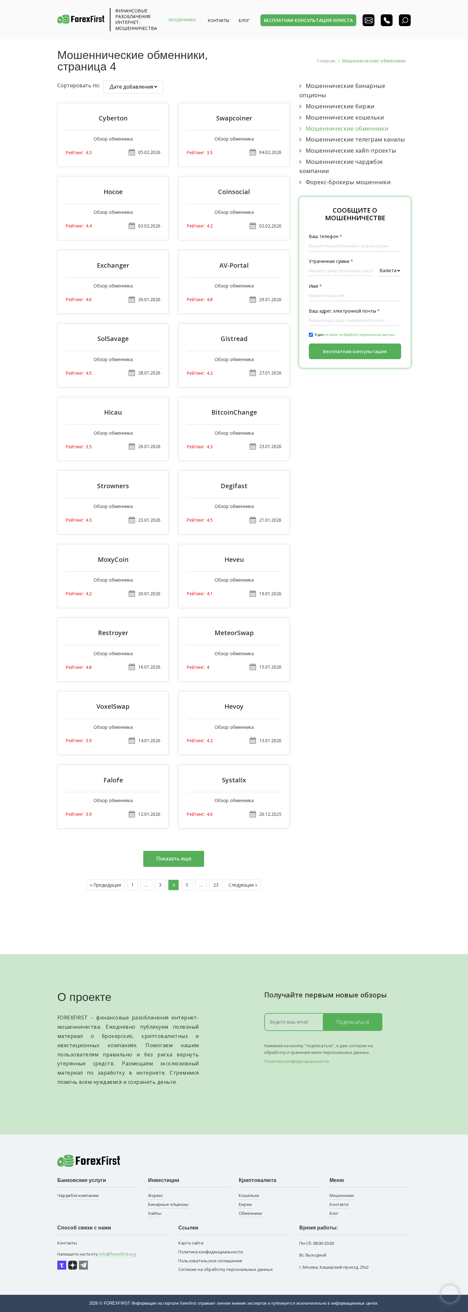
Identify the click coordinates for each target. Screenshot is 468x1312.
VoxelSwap (113, 706)
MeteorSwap (234, 633)
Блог (334, 1213)
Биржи (245, 1204)
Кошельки (249, 1195)
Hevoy (234, 706)
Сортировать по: (78, 85)
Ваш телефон (325, 236)
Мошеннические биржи (340, 106)
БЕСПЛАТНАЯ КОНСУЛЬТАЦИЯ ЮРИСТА (308, 20)
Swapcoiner (234, 118)
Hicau (113, 412)
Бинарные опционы (168, 1204)
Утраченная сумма (331, 261)
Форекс (155, 1195)
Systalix (234, 780)
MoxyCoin (113, 559)
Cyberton (113, 118)
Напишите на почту (96, 1254)
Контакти (339, 1204)
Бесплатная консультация (355, 351)
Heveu (234, 559)
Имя (315, 286)
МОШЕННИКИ (182, 20)
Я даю (355, 334)
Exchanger (113, 265)
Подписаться (352, 1022)
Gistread (234, 339)
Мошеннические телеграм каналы (355, 139)
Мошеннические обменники (347, 128)
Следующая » (243, 885)
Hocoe (113, 192)
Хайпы (154, 1213)
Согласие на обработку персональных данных (225, 1269)
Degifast (234, 486)
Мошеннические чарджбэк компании (341, 166)
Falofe (113, 780)
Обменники (250, 1213)
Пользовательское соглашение (210, 1261)
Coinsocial (234, 192)
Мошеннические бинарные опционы (342, 90)
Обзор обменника (113, 139)
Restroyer (113, 633)
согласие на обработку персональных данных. (360, 334)
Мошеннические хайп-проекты (351, 150)
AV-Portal (234, 265)
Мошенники (342, 1195)
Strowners (113, 486)
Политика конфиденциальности (296, 1061)
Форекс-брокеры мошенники (348, 182)
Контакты (218, 20)
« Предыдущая (105, 885)
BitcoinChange (234, 412)
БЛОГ (244, 20)
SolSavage (113, 339)
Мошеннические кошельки (345, 117)
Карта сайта (190, 1243)
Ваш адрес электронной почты (344, 311)
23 (215, 885)
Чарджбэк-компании (78, 1195)
